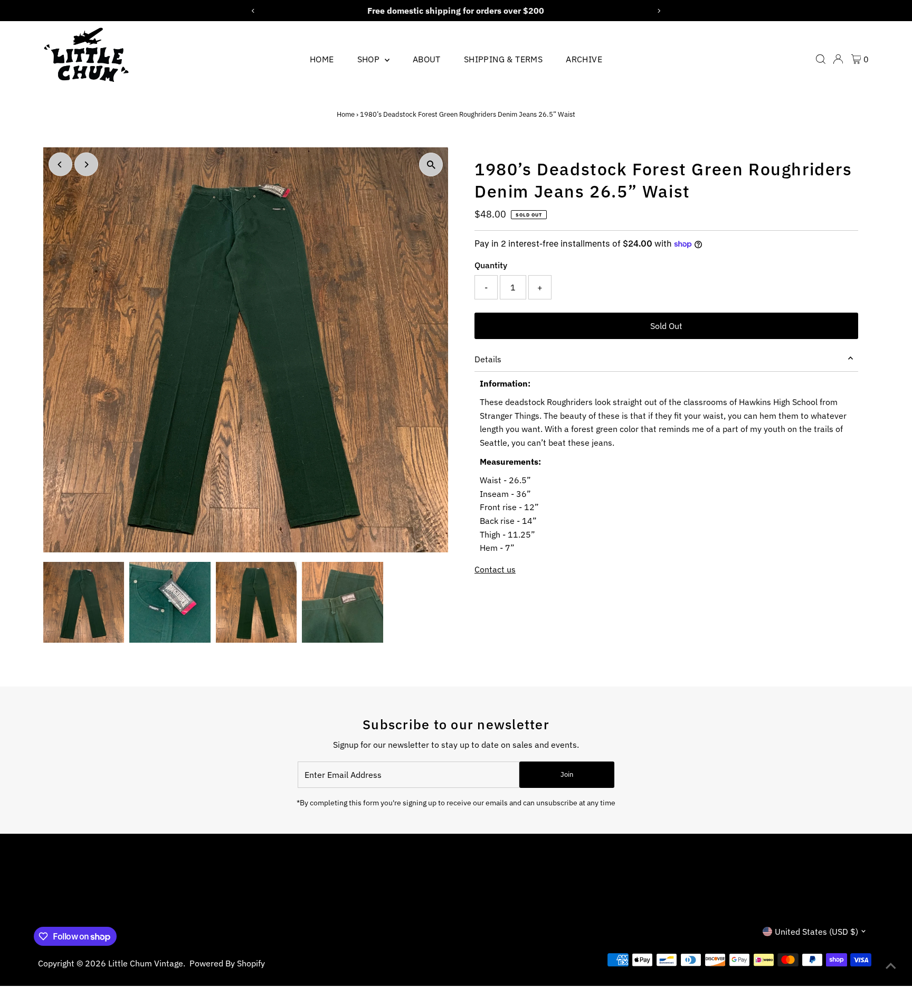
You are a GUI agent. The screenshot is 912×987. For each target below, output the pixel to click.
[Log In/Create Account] (838, 59)
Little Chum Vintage (145, 963)
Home (322, 59)
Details (487, 359)
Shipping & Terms (503, 59)
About (427, 59)
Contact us (495, 569)
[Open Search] (820, 59)
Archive (584, 59)
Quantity (490, 265)
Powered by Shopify (227, 963)
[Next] (86, 164)
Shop (369, 59)
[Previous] (60, 164)
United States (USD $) (816, 931)
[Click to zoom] (431, 164)
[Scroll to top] (890, 965)
